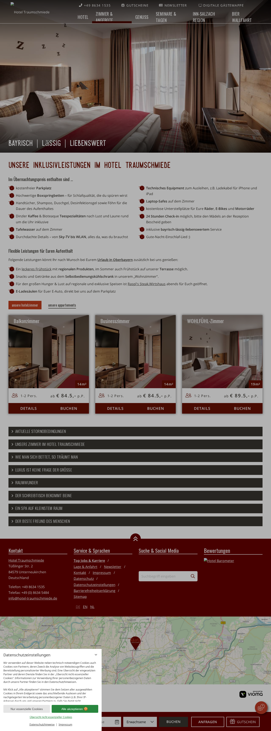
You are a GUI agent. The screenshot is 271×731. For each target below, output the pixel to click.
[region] (50, 680)
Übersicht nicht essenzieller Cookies (51, 717)
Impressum (65, 724)
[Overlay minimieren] (96, 654)
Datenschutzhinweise (42, 724)
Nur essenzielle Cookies (27, 709)
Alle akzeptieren (72, 709)
